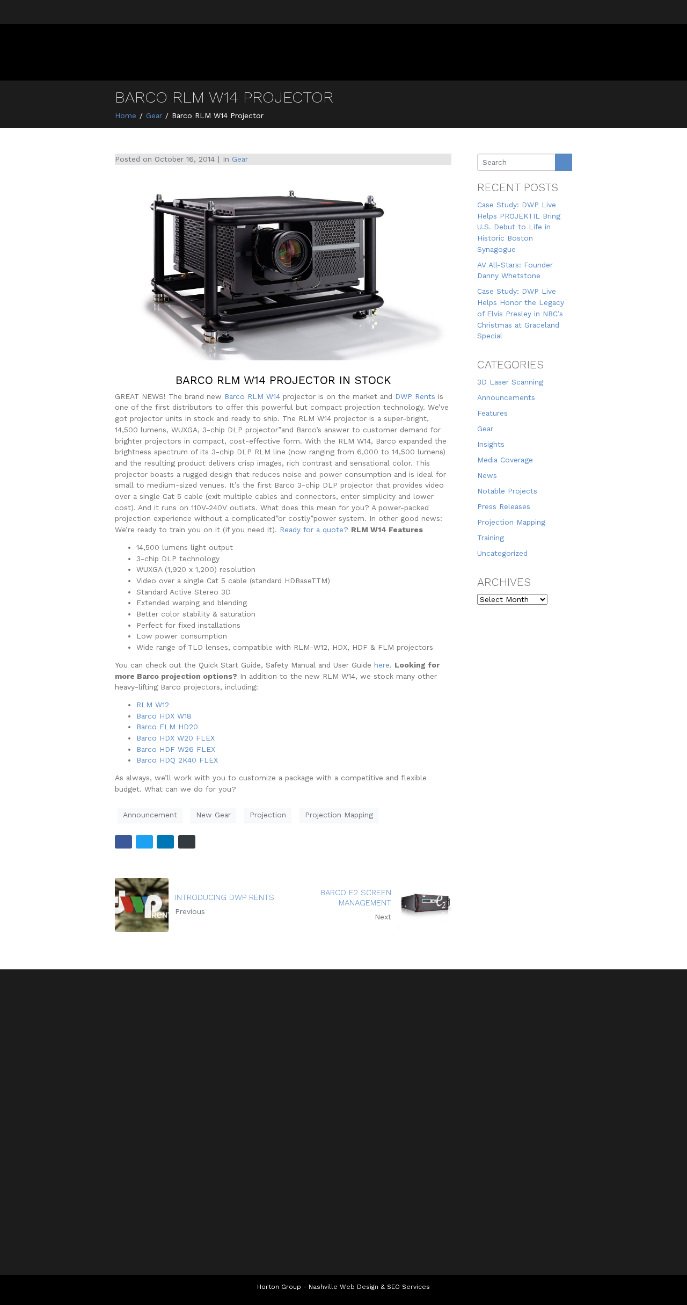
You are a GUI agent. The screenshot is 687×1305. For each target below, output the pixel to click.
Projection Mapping (339, 814)
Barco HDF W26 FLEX (175, 749)
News (487, 475)
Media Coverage (505, 459)
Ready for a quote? (314, 529)
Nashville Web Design (343, 1287)
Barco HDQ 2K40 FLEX (177, 760)
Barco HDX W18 (164, 716)
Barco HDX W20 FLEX (175, 738)
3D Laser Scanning (510, 382)
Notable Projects (507, 491)
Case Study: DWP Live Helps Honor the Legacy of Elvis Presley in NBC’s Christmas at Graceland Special (520, 313)
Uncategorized (502, 553)
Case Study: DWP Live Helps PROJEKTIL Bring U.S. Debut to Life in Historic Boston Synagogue (518, 226)
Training (490, 537)
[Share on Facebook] (123, 842)
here (382, 665)
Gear (240, 159)
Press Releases (503, 506)
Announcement (150, 814)
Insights (491, 444)
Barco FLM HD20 (167, 726)
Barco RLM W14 (252, 396)
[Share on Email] (186, 842)
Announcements (506, 397)
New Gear (213, 814)
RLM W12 (152, 704)
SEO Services (408, 1287)
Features (492, 413)
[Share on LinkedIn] (165, 842)
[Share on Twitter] (144, 842)
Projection (268, 814)
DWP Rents (415, 396)
